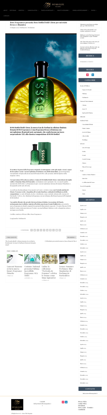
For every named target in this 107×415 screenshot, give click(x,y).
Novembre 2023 (84, 333)
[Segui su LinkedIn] (66, 402)
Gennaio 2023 (83, 371)
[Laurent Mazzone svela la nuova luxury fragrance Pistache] (15, 259)
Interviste (84, 178)
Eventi (84, 155)
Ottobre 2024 (83, 290)
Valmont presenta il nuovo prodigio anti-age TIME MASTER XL (89, 25)
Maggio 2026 (83, 217)
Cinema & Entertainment (79, 10)
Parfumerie (23, 28)
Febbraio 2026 (83, 228)
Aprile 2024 (83, 313)
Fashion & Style (32, 10)
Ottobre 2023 (83, 336)
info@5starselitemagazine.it (90, 393)
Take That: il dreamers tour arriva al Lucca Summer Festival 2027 (89, 42)
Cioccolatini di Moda (87, 124)
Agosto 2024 (83, 298)
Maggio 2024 (83, 309)
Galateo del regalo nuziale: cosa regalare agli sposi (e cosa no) (88, 30)
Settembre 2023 (84, 340)
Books (84, 151)
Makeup (84, 93)
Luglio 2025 (83, 255)
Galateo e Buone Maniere (88, 174)
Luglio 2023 (83, 348)
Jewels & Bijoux (86, 132)
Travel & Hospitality (47, 10)
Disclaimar (81, 406)
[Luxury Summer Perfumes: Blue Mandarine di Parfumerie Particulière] (67, 259)
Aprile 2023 (83, 360)
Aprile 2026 (83, 221)
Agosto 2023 (83, 344)
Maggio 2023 (83, 356)
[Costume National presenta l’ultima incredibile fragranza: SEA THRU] (32, 259)
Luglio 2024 (83, 302)
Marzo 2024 (83, 317)
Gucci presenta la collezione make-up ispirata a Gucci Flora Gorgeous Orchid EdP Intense (89, 48)
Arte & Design (86, 147)
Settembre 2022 (84, 383)
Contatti (6, 16)
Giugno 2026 (83, 213)
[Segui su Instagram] (63, 402)
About (5, 10)
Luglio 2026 (83, 209)
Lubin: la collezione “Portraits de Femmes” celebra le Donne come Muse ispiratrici (49, 272)
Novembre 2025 (84, 240)
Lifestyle (21, 10)
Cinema (84, 105)
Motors (84, 163)
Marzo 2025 (83, 271)
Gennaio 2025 (83, 279)
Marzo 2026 (83, 225)
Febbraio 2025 (83, 275)
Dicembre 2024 (84, 282)
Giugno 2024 (83, 306)
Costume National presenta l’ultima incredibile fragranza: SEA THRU (32, 271)
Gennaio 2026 (83, 232)
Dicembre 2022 (84, 375)
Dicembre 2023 (84, 329)
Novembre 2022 (84, 379)
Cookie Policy (82, 404)
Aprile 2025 (83, 267)
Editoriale (13, 10)
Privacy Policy (82, 402)
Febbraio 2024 (84, 321)
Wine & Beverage (87, 167)
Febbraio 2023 (83, 367)
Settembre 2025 (84, 248)
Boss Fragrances (36, 214)
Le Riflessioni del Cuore (88, 182)
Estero (84, 190)
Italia (83, 194)
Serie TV (84, 109)
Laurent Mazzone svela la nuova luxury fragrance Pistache (14, 269)
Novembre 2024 (84, 286)
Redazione (31, 28)
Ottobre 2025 (83, 244)
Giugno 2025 (83, 259)
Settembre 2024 (84, 294)
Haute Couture (86, 128)
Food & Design (86, 159)
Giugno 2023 (83, 352)
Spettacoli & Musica (87, 113)
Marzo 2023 (83, 363)
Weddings (84, 140)
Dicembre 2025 (84, 236)
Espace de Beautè (87, 90)
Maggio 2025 (83, 263)
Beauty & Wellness (63, 10)
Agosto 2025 (83, 252)
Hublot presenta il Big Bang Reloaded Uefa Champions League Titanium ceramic (89, 36)
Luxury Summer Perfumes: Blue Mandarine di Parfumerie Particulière (66, 271)
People (93, 10)
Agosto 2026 (83, 205)
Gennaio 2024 (83, 325)
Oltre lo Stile (85, 136)
